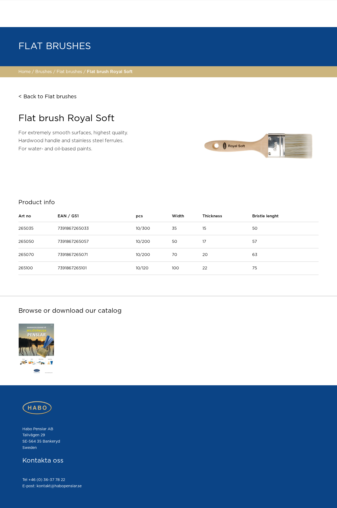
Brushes (44, 72)
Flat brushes (70, 72)
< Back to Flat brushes (47, 96)
